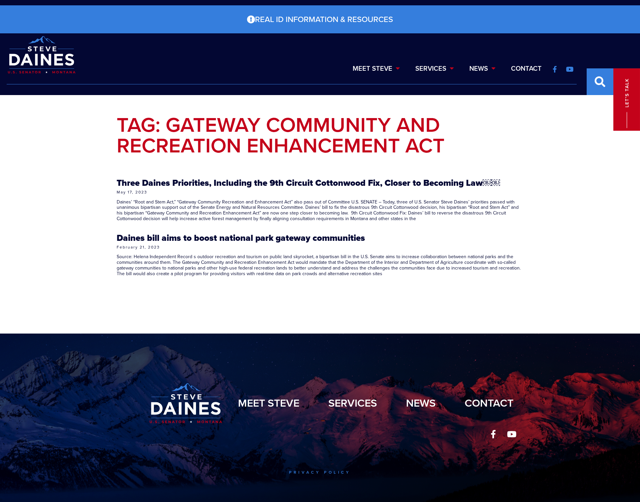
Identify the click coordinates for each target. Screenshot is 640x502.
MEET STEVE (372, 68)
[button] (600, 81)
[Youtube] (511, 434)
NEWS (478, 68)
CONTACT (526, 68)
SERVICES (430, 68)
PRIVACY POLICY (320, 472)
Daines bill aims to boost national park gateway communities (241, 237)
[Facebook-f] (493, 434)
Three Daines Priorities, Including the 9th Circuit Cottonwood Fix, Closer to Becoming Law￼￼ (308, 182)
